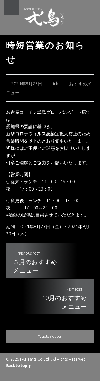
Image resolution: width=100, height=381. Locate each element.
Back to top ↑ (18, 365)
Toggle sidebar (50, 336)
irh (55, 83)
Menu (11, 7)
